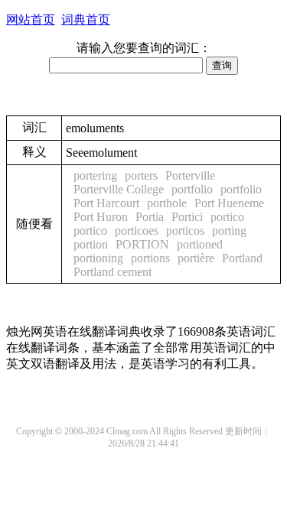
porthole (167, 203)
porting (229, 230)
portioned (200, 244)
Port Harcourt (106, 203)
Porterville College (118, 189)
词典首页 (85, 19)
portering (95, 175)
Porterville (190, 175)
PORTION (142, 244)
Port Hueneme (229, 203)
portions (150, 258)
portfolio (192, 189)
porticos (185, 230)
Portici (187, 216)
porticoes (136, 230)
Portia (149, 216)
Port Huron (100, 216)
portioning (98, 258)
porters (141, 175)
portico (227, 216)
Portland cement (112, 271)
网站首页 (30, 19)
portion (90, 244)
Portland (242, 258)
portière (196, 258)
